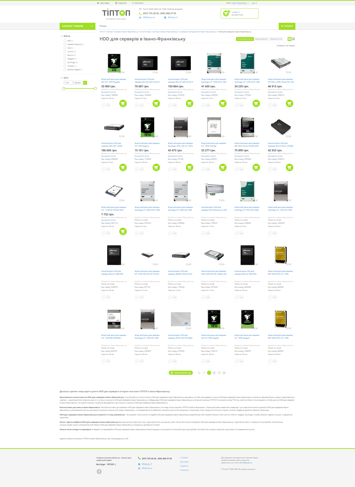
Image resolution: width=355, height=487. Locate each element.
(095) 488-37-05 (165, 458)
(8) (72, 62)
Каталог (72, 26)
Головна (184, 457)
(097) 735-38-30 (149, 458)
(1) (70, 48)
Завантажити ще (182, 372)
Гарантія (184, 466)
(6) (75, 44)
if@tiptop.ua (147, 468)
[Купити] (123, 103)
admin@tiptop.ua (245, 462)
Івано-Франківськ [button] (239, 3)
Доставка (185, 461)
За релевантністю (245, 39)
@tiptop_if (173, 17)
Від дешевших (261, 39)
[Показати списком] (293, 39)
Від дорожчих (276, 39)
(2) (70, 40)
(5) (71, 55)
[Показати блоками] (289, 39)
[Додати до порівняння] (108, 105)
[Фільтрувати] (85, 83)
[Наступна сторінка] (219, 373)
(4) (74, 69)
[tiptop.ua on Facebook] (99, 471)
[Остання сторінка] (224, 373)
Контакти (185, 470)
